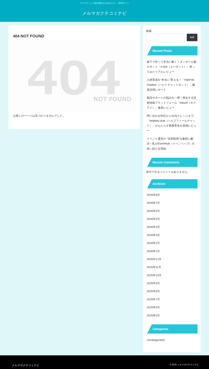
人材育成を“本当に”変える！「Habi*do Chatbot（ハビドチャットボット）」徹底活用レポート (171, 84)
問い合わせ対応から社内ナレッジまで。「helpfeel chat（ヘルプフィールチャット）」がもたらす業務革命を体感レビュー (171, 123)
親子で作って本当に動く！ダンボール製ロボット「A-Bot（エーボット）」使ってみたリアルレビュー (171, 66)
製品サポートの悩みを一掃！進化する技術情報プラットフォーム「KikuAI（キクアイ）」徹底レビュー (171, 102)
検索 (149, 31)
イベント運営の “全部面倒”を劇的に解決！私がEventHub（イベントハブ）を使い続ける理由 (171, 143)
